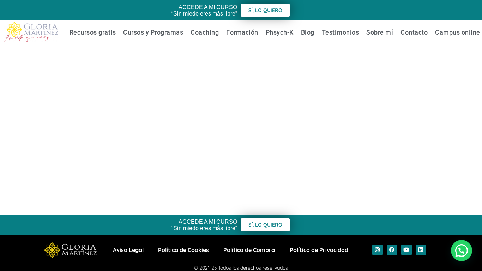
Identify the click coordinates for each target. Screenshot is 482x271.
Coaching (205, 32)
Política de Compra (249, 249)
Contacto (414, 32)
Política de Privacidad (319, 249)
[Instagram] (377, 250)
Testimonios (340, 32)
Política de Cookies (183, 249)
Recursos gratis (93, 32)
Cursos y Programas (153, 32)
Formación (242, 32)
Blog (307, 32)
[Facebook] (392, 250)
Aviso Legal (128, 249)
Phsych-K (280, 32)
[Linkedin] (421, 250)
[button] (461, 250)
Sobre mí (379, 32)
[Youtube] (406, 250)
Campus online (457, 32)
